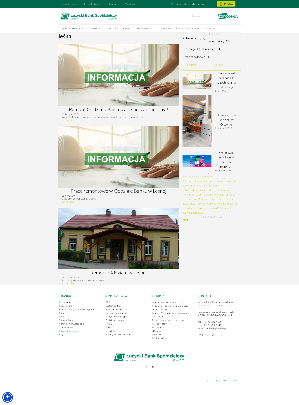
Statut (62, 313)
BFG (108, 302)
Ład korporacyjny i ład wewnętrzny (76, 309)
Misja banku (65, 302)
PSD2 (108, 327)
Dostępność (158, 338)
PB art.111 (111, 331)
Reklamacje (158, 327)
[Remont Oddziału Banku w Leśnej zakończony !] (118, 75)
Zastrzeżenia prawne (116, 313)
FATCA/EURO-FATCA (116, 309)
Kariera (63, 316)
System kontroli (113, 306)
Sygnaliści (157, 334)
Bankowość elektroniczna (181, 28)
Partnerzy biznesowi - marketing (168, 320)
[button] (7, 397)
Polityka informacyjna (116, 316)
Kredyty (95, 28)
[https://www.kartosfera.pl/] (226, 17)
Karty (127, 28)
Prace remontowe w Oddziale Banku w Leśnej (118, 191)
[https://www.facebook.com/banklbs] (146, 367)
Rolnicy (112, 3)
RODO (109, 324)
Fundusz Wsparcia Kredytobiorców (169, 313)
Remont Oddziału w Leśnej (118, 272)
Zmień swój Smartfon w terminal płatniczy (226, 159)
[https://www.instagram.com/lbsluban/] (153, 367)
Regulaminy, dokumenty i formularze (170, 306)
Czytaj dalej (68, 119)
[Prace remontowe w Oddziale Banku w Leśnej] (118, 157)
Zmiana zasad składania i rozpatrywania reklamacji (226, 80)
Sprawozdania (66, 320)
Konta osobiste (72, 28)
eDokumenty (158, 331)
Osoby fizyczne (69, 3)
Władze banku (66, 306)
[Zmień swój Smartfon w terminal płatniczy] (197, 161)
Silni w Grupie (66, 327)
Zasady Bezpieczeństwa (118, 334)
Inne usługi (213, 28)
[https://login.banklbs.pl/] (226, 4)
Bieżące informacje (68, 331)
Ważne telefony (159, 324)
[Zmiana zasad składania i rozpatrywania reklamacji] (197, 81)
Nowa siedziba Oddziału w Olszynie (226, 119)
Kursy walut (158, 316)
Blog (61, 334)
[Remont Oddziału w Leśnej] (118, 238)
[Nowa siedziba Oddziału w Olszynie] (197, 121)
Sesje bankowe (159, 309)
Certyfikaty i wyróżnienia (71, 324)
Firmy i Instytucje (92, 3)
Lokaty (111, 28)
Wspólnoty (130, 3)
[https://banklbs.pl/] (95, 17)
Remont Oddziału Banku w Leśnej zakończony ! (118, 109)
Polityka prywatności (116, 320)
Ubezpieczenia (146, 28)
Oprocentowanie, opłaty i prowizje (169, 302)
